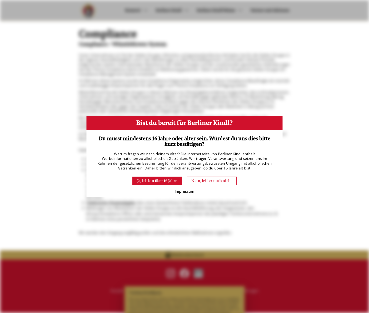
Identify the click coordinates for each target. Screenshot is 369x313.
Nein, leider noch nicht (211, 181)
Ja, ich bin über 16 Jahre (157, 181)
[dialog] (184, 156)
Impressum (184, 191)
